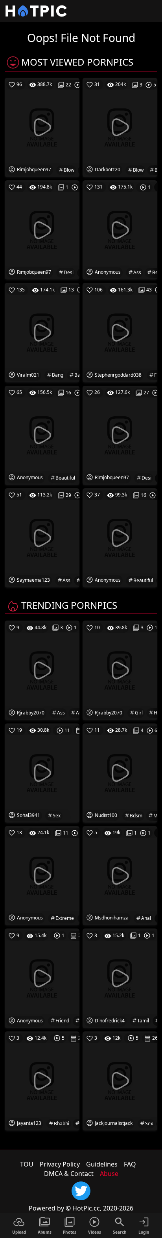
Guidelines (102, 1164)
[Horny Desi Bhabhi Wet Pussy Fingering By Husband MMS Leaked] (42, 1080)
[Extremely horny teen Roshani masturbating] (42, 875)
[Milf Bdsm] (120, 772)
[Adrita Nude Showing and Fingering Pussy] (120, 332)
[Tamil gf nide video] (120, 977)
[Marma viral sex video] (120, 1080)
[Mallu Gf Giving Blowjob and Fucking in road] (120, 127)
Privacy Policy (60, 1164)
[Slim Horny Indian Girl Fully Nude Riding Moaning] (120, 669)
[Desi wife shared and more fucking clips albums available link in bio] (120, 434)
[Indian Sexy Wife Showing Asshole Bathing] (42, 669)
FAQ (130, 1164)
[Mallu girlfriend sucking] (42, 977)
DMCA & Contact (69, 1173)
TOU (26, 1164)
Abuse (109, 1173)
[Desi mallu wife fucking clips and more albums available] (42, 229)
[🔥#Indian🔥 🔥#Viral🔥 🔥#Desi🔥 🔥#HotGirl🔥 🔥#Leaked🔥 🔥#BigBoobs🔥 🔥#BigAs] (42, 537)
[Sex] (42, 772)
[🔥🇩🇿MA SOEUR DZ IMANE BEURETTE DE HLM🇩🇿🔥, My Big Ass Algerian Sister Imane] (120, 229)
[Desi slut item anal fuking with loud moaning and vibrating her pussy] (120, 875)
